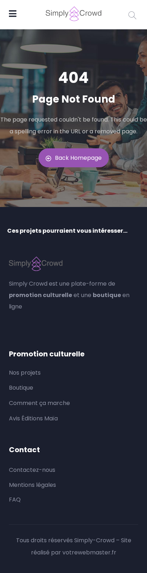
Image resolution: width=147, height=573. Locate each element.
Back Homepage (78, 158)
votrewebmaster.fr (89, 552)
